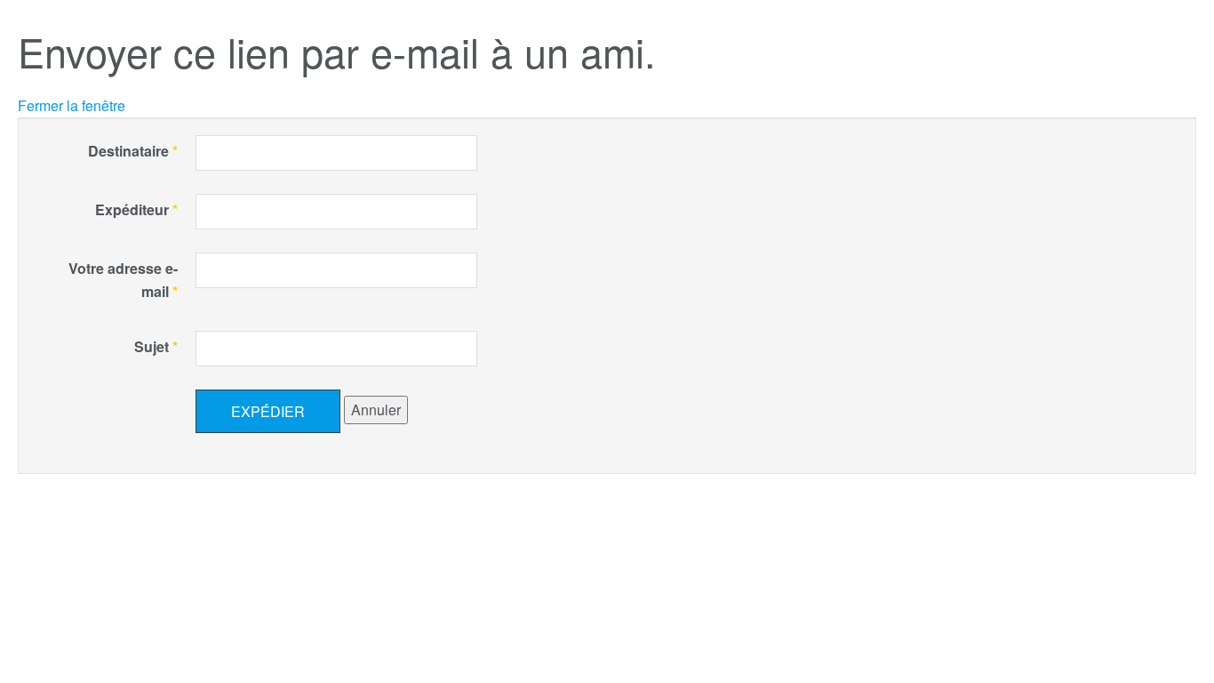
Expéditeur (136, 209)
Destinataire (133, 151)
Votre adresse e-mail (123, 279)
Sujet (156, 346)
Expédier (268, 411)
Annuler (376, 409)
